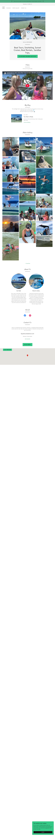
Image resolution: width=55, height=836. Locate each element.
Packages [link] (8, 8)
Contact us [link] (23, 8)
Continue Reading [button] (27, 122)
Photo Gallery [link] (16, 8)
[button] (27, 263)
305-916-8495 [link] (29, 42)
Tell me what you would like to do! (27, 56)
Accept (43, 832)
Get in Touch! (27, 344)
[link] (27, 120)
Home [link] (3, 8)
